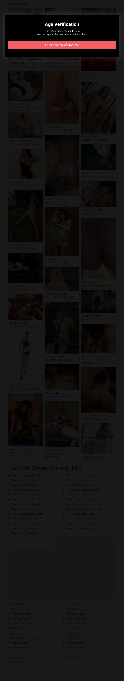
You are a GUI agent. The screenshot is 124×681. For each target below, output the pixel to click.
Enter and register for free (62, 45)
